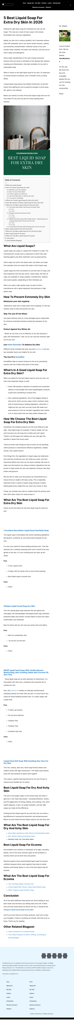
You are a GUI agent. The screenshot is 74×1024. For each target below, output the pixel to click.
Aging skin (30, 3)
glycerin (14, 471)
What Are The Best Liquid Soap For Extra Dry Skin (22, 205)
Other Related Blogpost (14, 240)
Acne (24, 3)
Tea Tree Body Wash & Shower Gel (20, 884)
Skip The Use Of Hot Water (17, 192)
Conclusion (10, 238)
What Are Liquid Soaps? (14, 185)
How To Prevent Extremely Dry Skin (18, 187)
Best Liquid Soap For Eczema (15, 233)
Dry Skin (37, 3)
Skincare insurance (38, 7)
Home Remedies (14, 345)
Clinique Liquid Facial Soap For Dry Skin (19, 910)
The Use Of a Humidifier (16, 198)
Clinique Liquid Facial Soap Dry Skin (20, 213)
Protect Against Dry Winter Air (18, 194)
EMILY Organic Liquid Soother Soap (21, 890)
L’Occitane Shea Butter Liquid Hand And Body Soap (24, 207)
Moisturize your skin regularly (17, 189)
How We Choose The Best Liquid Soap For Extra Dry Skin (24, 203)
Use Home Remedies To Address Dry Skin (21, 196)
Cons (13, 211)
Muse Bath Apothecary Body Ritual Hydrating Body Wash (29, 833)
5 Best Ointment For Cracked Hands (21, 931)
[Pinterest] (59, 956)
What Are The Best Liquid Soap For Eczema (20, 236)
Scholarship (56, 3)
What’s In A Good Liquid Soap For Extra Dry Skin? (22, 200)
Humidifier (20, 357)
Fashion (44, 3)
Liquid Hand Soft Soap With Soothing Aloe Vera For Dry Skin (27, 226)
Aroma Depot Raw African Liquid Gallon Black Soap (26, 887)
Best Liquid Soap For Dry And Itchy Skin (19, 229)
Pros (13, 209)
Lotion (50, 3)
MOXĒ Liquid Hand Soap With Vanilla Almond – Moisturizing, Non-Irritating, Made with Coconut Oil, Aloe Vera (28, 220)
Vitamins (48, 7)
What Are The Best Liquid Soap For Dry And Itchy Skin (24, 231)
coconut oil (39, 349)
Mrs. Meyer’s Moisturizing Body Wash (21, 836)
